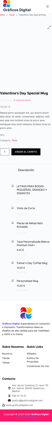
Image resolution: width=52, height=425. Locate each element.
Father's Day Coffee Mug (32, 263)
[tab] (26, 170)
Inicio (2, 15)
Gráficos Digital (17, 10)
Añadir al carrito (26, 151)
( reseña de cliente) (22, 100)
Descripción (26, 170)
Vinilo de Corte (26, 208)
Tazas (12, 15)
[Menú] (47, 6)
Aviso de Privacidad (26, 417)
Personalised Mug (27, 280)
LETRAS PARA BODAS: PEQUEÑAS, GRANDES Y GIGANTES (32, 190)
